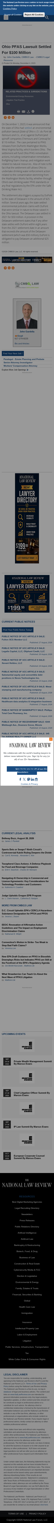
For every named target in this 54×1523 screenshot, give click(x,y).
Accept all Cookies (13, 14)
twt (24, 779)
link (32, 779)
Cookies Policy (10, 8)
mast (28, 779)
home (36, 779)
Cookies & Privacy (29, 784)
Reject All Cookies (34, 14)
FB (20, 779)
